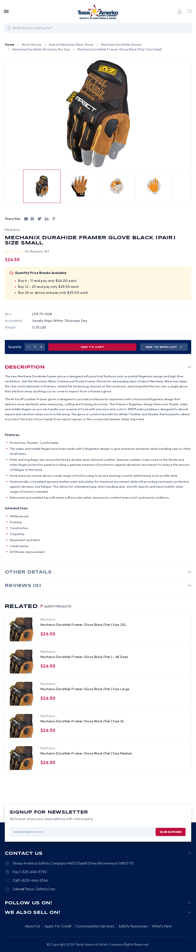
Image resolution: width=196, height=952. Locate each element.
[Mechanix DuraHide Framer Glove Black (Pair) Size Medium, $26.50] (21, 758)
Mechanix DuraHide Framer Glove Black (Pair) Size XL (82, 721)
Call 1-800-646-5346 (30, 880)
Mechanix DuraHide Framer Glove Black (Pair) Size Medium (86, 753)
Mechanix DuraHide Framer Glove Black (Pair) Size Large (84, 689)
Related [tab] (38, 606)
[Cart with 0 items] (189, 11)
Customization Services (95, 926)
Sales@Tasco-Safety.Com (33, 888)
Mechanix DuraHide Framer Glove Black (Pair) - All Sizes (84, 657)
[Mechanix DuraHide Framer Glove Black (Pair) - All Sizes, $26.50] (21, 661)
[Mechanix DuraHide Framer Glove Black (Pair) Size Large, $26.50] (21, 694)
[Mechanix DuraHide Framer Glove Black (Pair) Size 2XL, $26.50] (21, 629)
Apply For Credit (57, 926)
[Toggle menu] (6, 11)
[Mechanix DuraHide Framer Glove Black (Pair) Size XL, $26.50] (21, 726)
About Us (32, 926)
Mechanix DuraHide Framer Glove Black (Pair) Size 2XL (83, 625)
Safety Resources (132, 926)
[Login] (180, 11)
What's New (162, 926)
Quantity (15, 347)
